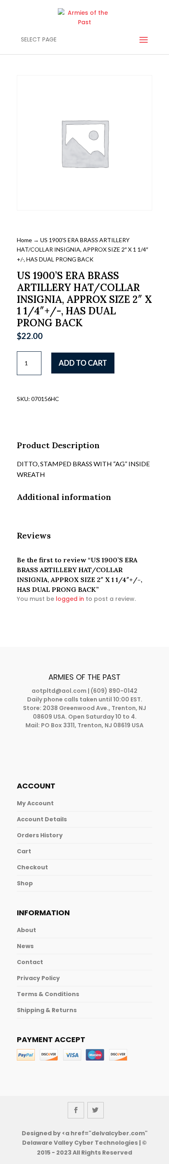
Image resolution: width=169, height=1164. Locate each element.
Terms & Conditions (48, 994)
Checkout (32, 867)
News (25, 946)
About (26, 930)
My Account (35, 803)
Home (24, 239)
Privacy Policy (38, 978)
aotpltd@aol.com (59, 691)
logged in (70, 599)
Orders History (40, 835)
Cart (24, 851)
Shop (25, 883)
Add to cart (83, 362)
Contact (30, 962)
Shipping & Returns (47, 1010)
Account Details (42, 819)
